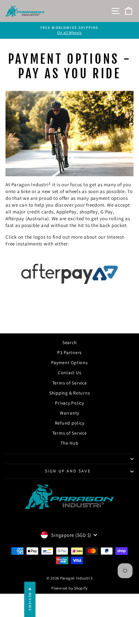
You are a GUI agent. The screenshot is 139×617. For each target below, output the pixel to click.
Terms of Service (69, 383)
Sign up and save (68, 471)
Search (69, 342)
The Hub (69, 443)
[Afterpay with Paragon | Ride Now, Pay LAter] (69, 274)
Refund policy (69, 423)
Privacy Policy (69, 403)
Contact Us (69, 372)
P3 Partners (69, 352)
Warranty (69, 413)
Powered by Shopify (69, 588)
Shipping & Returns (69, 393)
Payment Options (69, 362)
